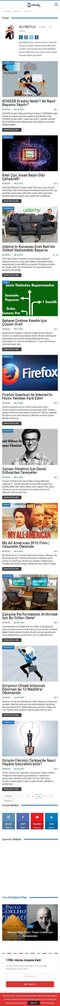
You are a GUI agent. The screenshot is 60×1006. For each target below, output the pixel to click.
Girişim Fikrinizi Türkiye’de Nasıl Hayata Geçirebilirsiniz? (28, 762)
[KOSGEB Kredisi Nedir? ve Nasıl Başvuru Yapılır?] (30, 79)
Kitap (30, 926)
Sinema (6, 505)
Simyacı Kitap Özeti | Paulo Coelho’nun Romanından (30, 934)
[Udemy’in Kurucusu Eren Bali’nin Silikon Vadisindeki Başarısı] (30, 224)
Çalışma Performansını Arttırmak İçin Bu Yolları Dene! (30, 616)
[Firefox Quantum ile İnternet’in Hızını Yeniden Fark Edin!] (30, 373)
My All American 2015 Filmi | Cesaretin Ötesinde (25, 545)
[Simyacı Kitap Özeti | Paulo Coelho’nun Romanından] (30, 922)
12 (27, 796)
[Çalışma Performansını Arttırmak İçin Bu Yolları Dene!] (30, 592)
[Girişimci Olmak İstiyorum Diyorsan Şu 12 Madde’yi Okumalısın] (30, 664)
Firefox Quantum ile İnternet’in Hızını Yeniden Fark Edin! (27, 396)
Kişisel (6, 282)
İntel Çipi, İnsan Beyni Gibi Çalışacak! (23, 177)
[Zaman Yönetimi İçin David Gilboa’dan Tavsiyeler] (30, 447)
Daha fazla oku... (12, 130)
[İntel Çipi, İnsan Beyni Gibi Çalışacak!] (30, 153)
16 (51, 796)
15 (45, 796)
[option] (30, 924)
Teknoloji (7, 137)
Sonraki (8, 801)
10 (56, 254)
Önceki (8, 796)
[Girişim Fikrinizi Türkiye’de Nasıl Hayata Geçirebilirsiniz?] (30, 738)
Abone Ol (31, 984)
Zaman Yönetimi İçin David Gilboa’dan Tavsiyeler (24, 471)
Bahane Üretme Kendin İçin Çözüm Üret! (24, 322)
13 (33, 796)
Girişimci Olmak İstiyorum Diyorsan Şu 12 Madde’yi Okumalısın (23, 689)
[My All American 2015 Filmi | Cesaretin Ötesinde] (30, 521)
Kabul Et (34, 1003)
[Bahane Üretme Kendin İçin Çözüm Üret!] (30, 299)
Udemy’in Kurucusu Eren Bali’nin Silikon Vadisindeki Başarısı (28, 248)
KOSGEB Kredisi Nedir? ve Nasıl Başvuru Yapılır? (28, 103)
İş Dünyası (7, 431)
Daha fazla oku (47, 1003)
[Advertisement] (30, 866)
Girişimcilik (8, 63)
